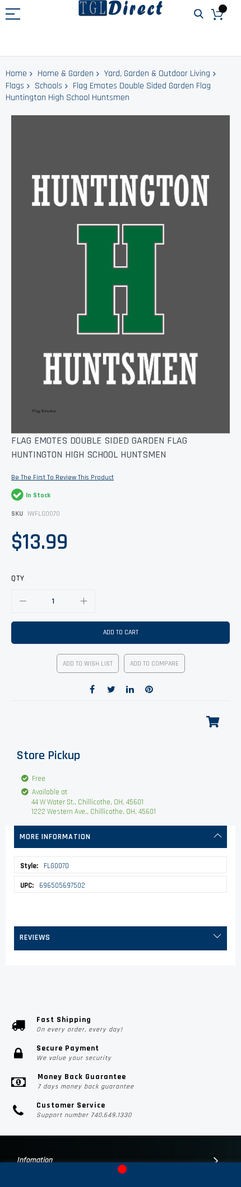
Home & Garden (66, 73)
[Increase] (83, 601)
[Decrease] (23, 601)
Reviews (35, 937)
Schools (48, 86)
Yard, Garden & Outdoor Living (157, 73)
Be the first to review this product (62, 477)
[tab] (120, 837)
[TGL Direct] (120, 8)
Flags (15, 86)
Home (16, 73)
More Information (55, 837)
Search (198, 14)
